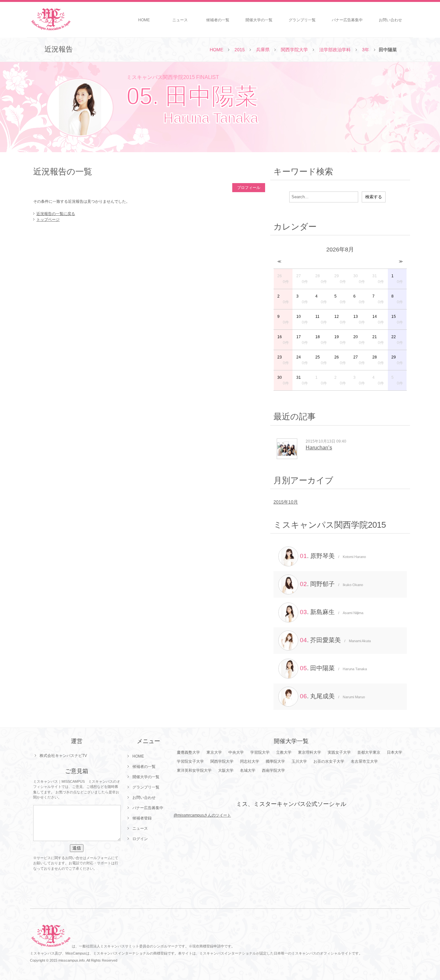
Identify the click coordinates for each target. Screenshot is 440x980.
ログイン (140, 839)
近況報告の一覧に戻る (55, 213)
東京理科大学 (309, 752)
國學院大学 (275, 761)
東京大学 (214, 752)
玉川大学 (299, 761)
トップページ (48, 219)
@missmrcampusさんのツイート (202, 815)
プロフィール (248, 187)
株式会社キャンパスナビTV (63, 755)
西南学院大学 (273, 770)
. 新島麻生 (331, 612)
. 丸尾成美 (332, 696)
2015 (239, 49)
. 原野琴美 (333, 556)
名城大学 (247, 770)
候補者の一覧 (217, 20)
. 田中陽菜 (333, 668)
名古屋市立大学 (364, 761)
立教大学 (284, 752)
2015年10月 (285, 502)
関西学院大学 (294, 49)
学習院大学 (260, 752)
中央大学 (236, 752)
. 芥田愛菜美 (335, 640)
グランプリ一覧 (302, 20)
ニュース (180, 20)
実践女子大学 (339, 752)
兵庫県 (263, 49)
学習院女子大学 (190, 761)
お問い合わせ (390, 20)
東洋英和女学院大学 (194, 770)
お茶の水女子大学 (328, 761)
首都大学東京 (368, 752)
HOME (144, 20)
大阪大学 (226, 770)
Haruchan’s (319, 447)
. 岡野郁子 (331, 584)
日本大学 (394, 752)
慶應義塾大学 (188, 752)
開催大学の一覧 (259, 20)
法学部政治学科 (335, 49)
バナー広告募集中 (347, 20)
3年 (365, 49)
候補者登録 (142, 818)
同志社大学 (249, 761)
